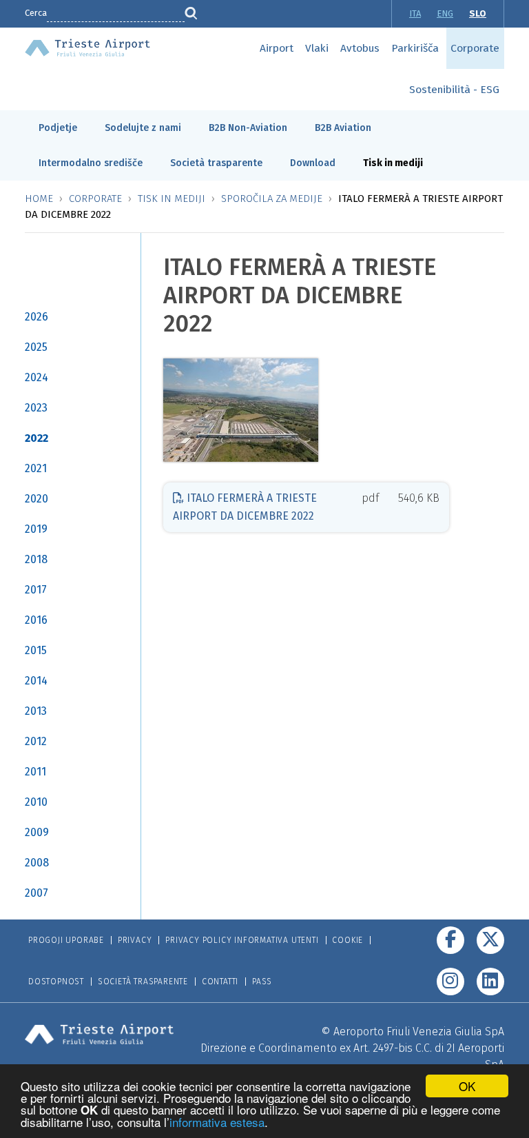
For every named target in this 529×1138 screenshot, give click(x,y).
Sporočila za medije (271, 198)
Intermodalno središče (91, 163)
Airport (276, 48)
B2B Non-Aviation (248, 128)
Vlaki (317, 48)
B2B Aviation (343, 128)
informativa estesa (216, 1121)
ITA (415, 13)
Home (39, 198)
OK (467, 1086)
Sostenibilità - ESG (454, 89)
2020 (36, 498)
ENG (445, 13)
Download (312, 163)
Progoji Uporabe (66, 940)
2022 (36, 438)
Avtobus (360, 48)
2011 (35, 771)
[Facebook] (450, 940)
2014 (36, 680)
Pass (262, 981)
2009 (37, 832)
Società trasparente (216, 163)
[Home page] (87, 46)
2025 (36, 347)
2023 (36, 407)
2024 (36, 377)
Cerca (36, 13)
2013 (36, 711)
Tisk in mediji (393, 163)
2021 (36, 468)
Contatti (220, 981)
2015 (36, 650)
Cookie (347, 940)
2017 (36, 589)
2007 (36, 893)
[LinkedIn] (490, 981)
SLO (477, 13)
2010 (36, 802)
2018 (36, 559)
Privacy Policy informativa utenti (241, 940)
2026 (36, 316)
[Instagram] (450, 981)
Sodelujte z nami (143, 128)
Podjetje (58, 128)
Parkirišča (415, 48)
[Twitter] (490, 940)
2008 (37, 862)
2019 (36, 529)
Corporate (474, 48)
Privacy (135, 940)
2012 (36, 741)
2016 (36, 620)
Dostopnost (56, 981)
